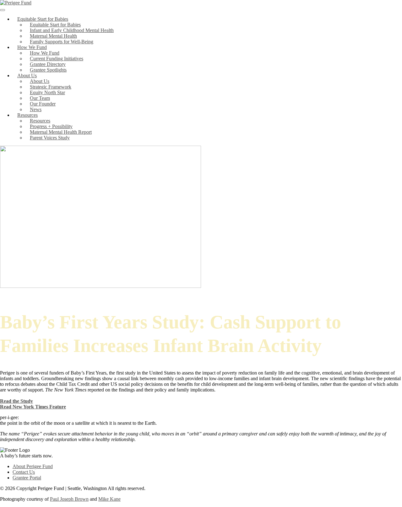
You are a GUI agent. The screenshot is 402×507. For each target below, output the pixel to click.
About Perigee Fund (33, 466)
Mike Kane (109, 499)
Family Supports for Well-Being (61, 41)
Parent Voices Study (50, 137)
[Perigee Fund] (15, 2)
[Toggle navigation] (2, 10)
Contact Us (24, 472)
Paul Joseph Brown (69, 499)
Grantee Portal (27, 477)
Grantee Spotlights (48, 70)
